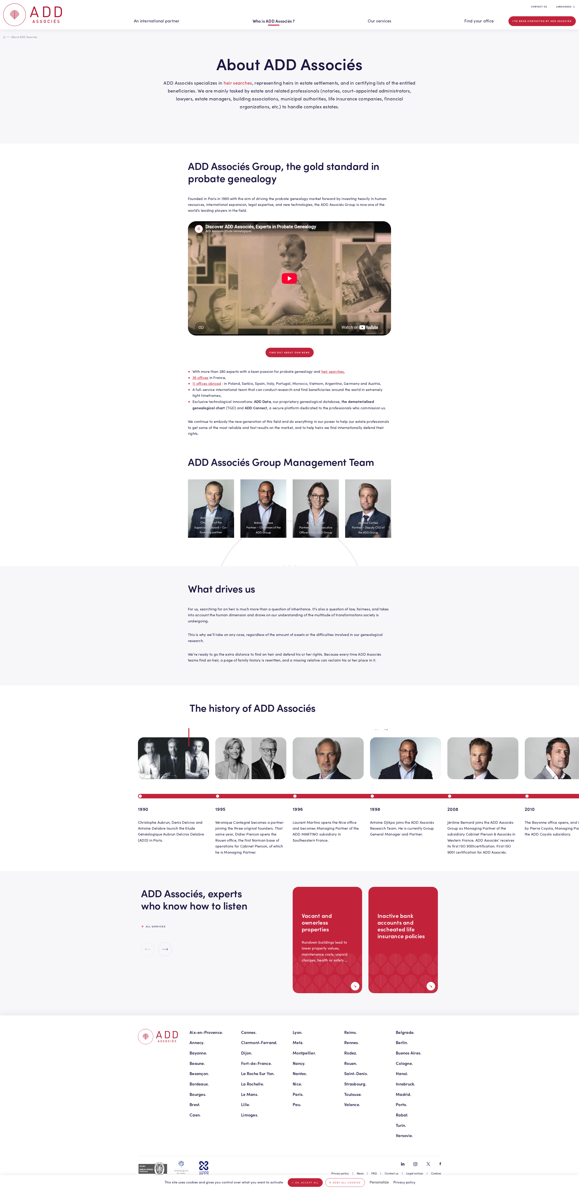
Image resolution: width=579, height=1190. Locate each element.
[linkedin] (402, 1164)
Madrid (403, 1094)
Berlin (402, 1042)
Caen (195, 1115)
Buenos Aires (409, 1053)
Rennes (351, 1042)
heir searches (238, 83)
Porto (401, 1104)
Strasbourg (355, 1084)
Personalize (379, 1182)
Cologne (404, 1063)
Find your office (479, 21)
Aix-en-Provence (206, 1032)
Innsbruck (405, 1084)
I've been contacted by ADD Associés (542, 21)
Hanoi (402, 1073)
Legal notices (414, 1173)
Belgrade (405, 1032)
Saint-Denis (356, 1073)
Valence (352, 1104)
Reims (350, 1032)
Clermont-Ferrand (259, 1042)
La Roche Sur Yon (258, 1073)
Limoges (249, 1115)
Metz (298, 1042)
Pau (297, 1104)
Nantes (300, 1073)
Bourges (198, 1094)
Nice (297, 1084)
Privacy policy (340, 1173)
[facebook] (440, 1163)
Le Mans (249, 1094)
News (360, 1173)
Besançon (199, 1073)
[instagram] (415, 1164)
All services (156, 926)
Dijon (246, 1053)
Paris (298, 1094)
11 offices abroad (206, 383)
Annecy (197, 1042)
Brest (195, 1104)
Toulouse (353, 1094)
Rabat (402, 1115)
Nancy (299, 1063)
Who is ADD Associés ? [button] (274, 21)
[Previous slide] (377, 729)
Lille (245, 1104)
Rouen (350, 1063)
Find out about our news (289, 352)
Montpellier (304, 1053)
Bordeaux (199, 1084)
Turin (401, 1125)
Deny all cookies (346, 1182)
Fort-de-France (256, 1063)
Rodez (350, 1053)
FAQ (374, 1173)
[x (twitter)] (428, 1164)
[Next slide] (386, 729)
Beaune (197, 1063)
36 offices (200, 377)
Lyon (297, 1032)
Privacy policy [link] (404, 1182)
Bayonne (198, 1053)
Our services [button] (379, 21)
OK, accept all (306, 1182)
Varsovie (404, 1135)
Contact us (539, 6)
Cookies (436, 1173)
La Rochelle (252, 1084)
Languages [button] (564, 6)
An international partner (157, 21)
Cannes (249, 1032)
